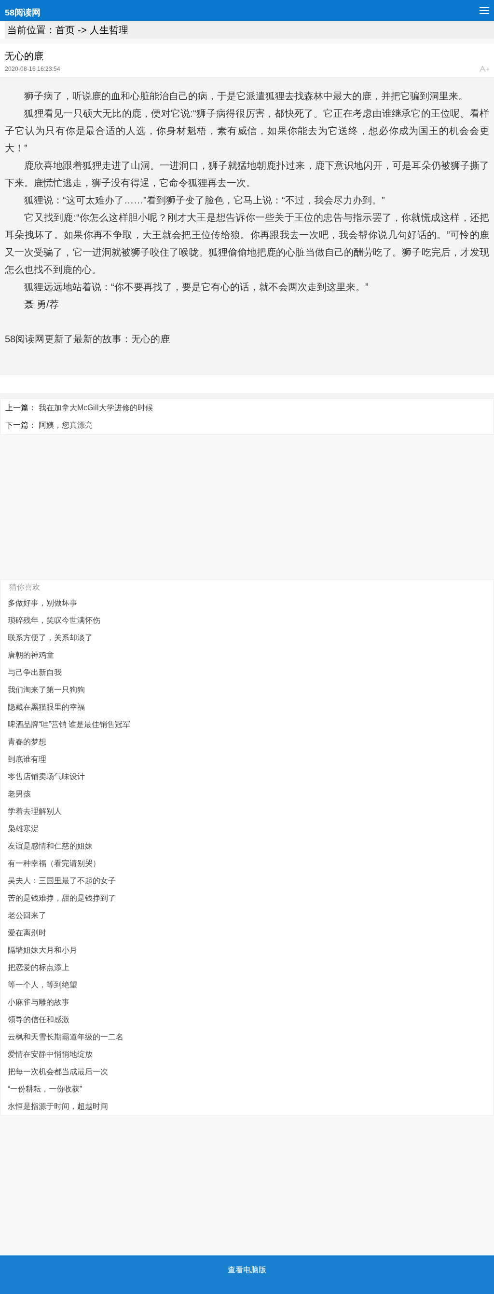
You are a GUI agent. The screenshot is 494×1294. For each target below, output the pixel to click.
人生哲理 (109, 30)
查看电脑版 (247, 1270)
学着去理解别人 (35, 811)
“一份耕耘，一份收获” (45, 1089)
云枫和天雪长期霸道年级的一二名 (66, 1037)
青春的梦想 (27, 742)
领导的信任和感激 (38, 1019)
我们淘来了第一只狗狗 (46, 690)
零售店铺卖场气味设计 (46, 776)
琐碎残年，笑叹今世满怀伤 (54, 620)
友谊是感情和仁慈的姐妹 (50, 846)
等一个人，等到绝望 (42, 985)
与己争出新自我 (35, 672)
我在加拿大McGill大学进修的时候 (96, 408)
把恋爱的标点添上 (38, 967)
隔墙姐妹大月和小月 (42, 950)
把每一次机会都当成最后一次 (58, 1071)
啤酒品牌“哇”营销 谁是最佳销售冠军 (69, 724)
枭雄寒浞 (23, 828)
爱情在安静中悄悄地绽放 (50, 1054)
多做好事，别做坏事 (42, 603)
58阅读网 (23, 12)
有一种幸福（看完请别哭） (54, 863)
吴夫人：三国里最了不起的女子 (62, 880)
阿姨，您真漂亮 (66, 425)
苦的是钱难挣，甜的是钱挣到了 (62, 898)
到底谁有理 (27, 759)
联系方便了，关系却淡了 (50, 638)
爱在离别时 (27, 933)
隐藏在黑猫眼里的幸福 (46, 707)
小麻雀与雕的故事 (38, 1002)
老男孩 (19, 794)
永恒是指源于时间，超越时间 (58, 1106)
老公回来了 (27, 915)
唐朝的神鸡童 (31, 655)
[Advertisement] (247, 507)
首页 (65, 30)
